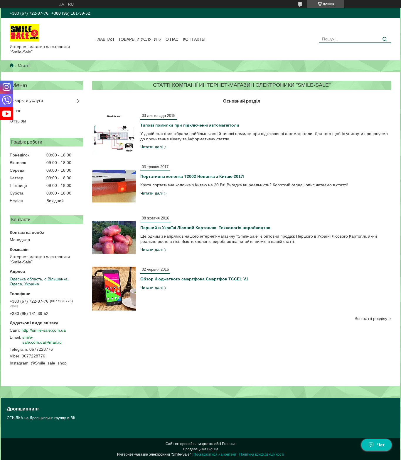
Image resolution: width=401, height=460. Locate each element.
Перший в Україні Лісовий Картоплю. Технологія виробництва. (206, 227)
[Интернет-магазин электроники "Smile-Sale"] (24, 32)
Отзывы (18, 120)
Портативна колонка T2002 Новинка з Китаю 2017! (192, 176)
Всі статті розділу (371, 318)
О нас (172, 39)
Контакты (194, 39)
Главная (104, 39)
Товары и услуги (137, 39)
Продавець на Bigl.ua (200, 449)
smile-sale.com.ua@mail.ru (42, 340)
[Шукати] (384, 39)
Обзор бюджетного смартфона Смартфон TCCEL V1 (194, 279)
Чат (381, 444)
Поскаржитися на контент (215, 454)
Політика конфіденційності (261, 454)
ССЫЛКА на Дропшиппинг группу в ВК (41, 418)
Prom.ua (228, 444)
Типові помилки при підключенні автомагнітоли (189, 125)
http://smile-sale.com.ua (43, 330)
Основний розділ (241, 100)
